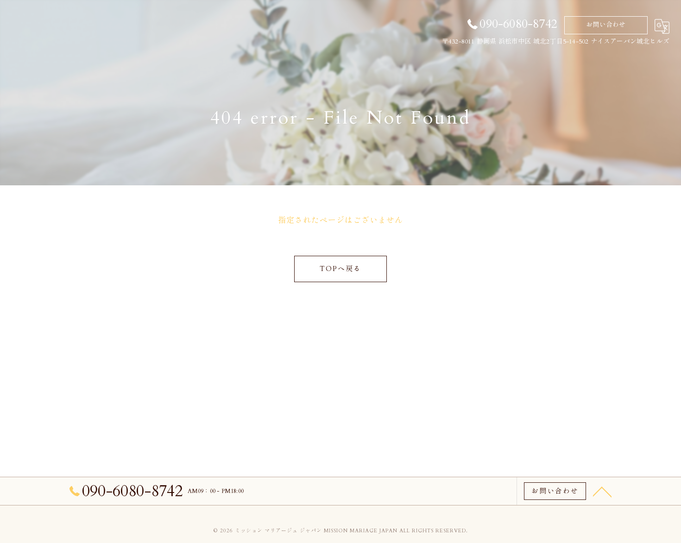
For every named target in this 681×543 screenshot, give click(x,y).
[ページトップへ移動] (602, 491)
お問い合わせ (605, 24)
